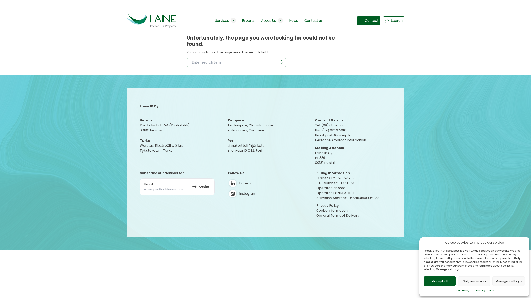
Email (148, 184)
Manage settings (509, 281)
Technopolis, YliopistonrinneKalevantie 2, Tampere (250, 128)
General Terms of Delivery (337, 215)
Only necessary (474, 281)
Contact (372, 20)
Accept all (440, 281)
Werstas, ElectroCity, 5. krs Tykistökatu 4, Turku (162, 148)
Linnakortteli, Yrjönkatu (246, 145)
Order (204, 186)
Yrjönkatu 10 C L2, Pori (245, 150)
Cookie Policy (461, 290)
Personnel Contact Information (340, 140)
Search (397, 20)
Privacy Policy (327, 205)
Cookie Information (332, 210)
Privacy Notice (485, 290)
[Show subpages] (233, 20)
